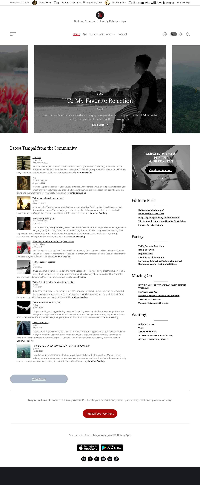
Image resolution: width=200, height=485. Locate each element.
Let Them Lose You (147, 291)
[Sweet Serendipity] (23, 328)
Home (76, 34)
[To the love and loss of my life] (23, 307)
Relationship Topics (101, 34)
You (42, 3)
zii (102, 109)
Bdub (100, 93)
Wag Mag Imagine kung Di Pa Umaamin (158, 217)
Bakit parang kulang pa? (44, 218)
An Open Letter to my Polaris (153, 339)
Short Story (31, 2)
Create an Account (160, 170)
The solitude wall (147, 331)
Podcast (122, 34)
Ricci (168, 2)
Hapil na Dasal (145, 253)
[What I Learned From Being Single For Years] (23, 247)
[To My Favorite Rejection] (23, 267)
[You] (23, 183)
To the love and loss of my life (46, 302)
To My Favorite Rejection (100, 100)
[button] (196, 90)
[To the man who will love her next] (23, 203)
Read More (98, 124)
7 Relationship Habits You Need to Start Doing (162, 221)
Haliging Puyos (146, 249)
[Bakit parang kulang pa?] (23, 223)
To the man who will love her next (137, 3)
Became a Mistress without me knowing (159, 295)
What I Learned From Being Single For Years (53, 241)
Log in (160, 178)
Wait (140, 327)
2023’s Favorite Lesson (149, 299)
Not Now (37, 157)
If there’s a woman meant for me (155, 335)
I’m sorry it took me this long (153, 303)
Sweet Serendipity (41, 322)
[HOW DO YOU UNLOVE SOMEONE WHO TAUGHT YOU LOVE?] (23, 351)
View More (39, 379)
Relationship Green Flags (151, 213)
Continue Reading (83, 172)
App (85, 34)
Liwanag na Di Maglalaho (151, 257)
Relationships (105, 2)
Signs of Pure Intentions (150, 224)
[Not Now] (23, 163)
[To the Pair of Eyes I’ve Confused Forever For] (23, 287)
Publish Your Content (100, 413)
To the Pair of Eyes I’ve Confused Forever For (53, 282)
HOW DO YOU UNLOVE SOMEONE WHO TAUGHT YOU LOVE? (61, 345)
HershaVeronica (59, 2)
